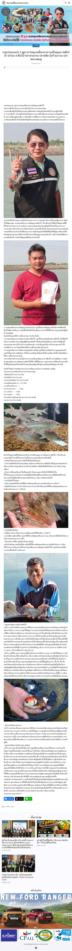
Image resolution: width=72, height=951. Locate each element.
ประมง (12, 806)
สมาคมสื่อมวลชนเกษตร (17, 2)
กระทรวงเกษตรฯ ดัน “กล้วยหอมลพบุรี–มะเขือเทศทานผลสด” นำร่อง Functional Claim (17, 877)
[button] (35, 927)
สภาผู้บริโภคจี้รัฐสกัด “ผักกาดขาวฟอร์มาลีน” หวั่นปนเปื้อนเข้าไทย (52, 841)
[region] (36, 911)
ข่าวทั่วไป (36, 46)
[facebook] (36, 948)
